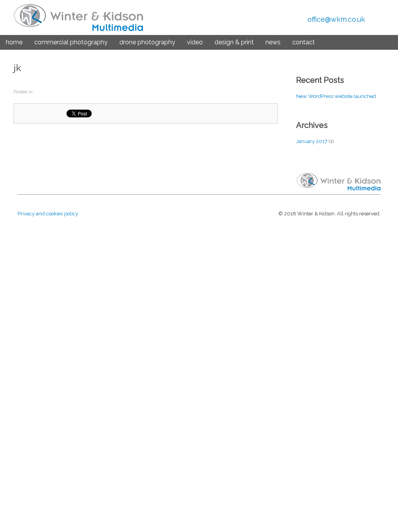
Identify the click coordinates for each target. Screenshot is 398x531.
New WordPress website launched (336, 96)
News (273, 42)
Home (14, 42)
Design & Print (234, 42)
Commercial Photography (71, 42)
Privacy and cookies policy (47, 214)
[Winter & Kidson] (78, 17)
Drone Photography (147, 42)
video (195, 42)
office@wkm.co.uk (336, 19)
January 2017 (311, 141)
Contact (303, 42)
